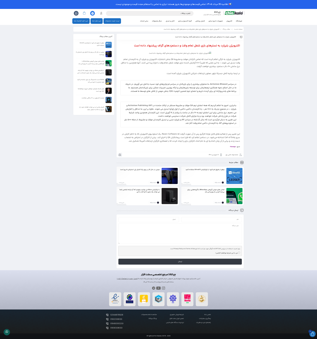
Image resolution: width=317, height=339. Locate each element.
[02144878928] (107, 315)
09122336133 (116, 319)
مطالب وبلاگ (226, 29)
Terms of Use (190, 249)
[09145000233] (107, 323)
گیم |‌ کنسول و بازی (185, 21)
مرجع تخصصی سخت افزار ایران (212, 15)
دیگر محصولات (157, 21)
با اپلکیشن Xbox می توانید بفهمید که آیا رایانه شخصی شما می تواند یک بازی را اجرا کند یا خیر (139, 190)
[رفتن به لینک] (187, 303)
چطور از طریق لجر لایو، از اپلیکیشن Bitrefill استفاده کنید (205, 169)
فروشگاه (239, 21)
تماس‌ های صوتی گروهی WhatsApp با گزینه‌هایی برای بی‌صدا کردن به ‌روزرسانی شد (206, 190)
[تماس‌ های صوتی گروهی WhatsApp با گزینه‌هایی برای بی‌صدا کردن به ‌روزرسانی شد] (234, 196)
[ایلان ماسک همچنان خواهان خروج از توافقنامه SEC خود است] (109, 91)
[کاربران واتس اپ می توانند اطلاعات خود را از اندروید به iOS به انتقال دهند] (109, 109)
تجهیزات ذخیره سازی (216, 21)
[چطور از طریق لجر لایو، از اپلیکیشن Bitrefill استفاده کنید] (234, 176)
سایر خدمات (144, 21)
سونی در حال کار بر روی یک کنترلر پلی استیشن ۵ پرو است (140, 169)
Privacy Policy (178, 249)
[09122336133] (107, 319)
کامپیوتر (229, 21)
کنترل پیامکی (200, 21)
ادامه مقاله (218, 183)
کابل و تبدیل (170, 21)
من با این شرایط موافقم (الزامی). (226, 253)
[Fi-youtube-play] (158, 288)
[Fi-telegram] (153, 288)
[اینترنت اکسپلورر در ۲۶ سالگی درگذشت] (109, 100)
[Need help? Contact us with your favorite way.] (7, 332)
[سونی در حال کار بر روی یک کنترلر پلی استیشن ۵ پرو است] (170, 176)
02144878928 (116, 315)
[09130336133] (107, 328)
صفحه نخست (238, 29)
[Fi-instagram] (163, 288)
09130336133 (116, 328)
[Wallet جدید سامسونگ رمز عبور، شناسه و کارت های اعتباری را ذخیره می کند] (109, 81)
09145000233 (116, 323)
